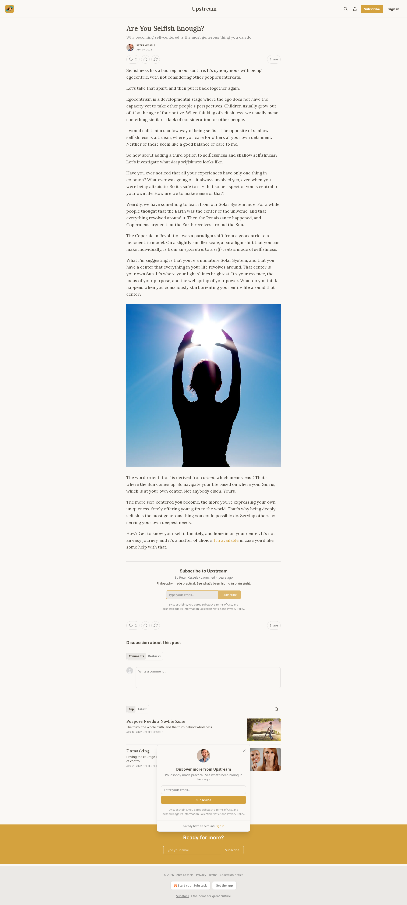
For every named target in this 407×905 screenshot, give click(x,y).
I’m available (226, 540)
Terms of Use (224, 810)
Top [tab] (131, 709)
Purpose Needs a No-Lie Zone (155, 721)
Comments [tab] (136, 656)
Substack (182, 896)
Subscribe (372, 9)
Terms (213, 875)
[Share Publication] (355, 9)
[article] (203, 730)
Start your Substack (192, 885)
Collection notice (231, 875)
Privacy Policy (235, 814)
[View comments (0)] (145, 59)
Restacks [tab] (154, 656)
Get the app (224, 885)
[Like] (129, 771)
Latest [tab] (142, 709)
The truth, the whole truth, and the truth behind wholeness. (169, 727)
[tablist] (144, 656)
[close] (244, 750)
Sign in (393, 9)
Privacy (201, 875)
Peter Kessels (146, 45)
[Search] (345, 9)
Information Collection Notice (202, 814)
